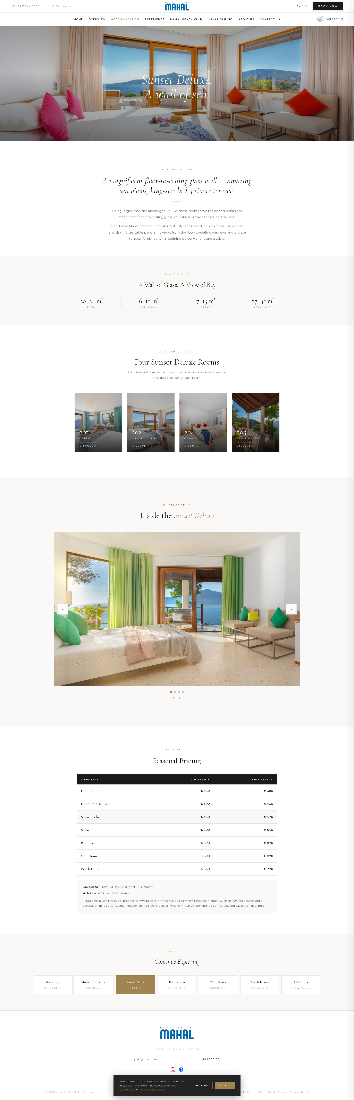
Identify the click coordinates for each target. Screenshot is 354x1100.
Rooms (178, 67)
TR (306, 6)
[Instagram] (173, 1069)
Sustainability (299, 1092)
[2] (175, 692)
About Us (246, 19)
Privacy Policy (242, 1092)
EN (299, 6)
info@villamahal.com (64, 6)
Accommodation (125, 19)
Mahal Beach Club (186, 19)
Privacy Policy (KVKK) (152, 1089)
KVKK (259, 1092)
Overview (97, 19)
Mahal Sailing (220, 19)
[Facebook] (181, 1069)
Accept (225, 1085)
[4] (183, 692)
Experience (155, 19)
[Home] (177, 6)
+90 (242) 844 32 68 (25, 6)
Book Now (328, 6)
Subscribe (211, 1059)
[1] (171, 692)
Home (78, 19)
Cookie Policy (276, 1092)
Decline (202, 1085)
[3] (179, 692)
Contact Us (270, 19)
